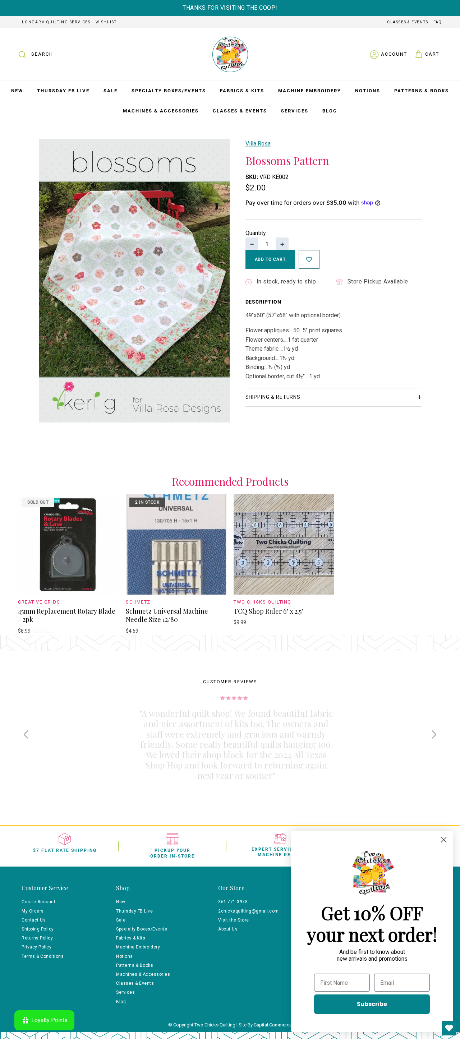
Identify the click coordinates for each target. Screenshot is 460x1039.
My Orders (33, 911)
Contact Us (34, 920)
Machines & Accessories (161, 111)
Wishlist (106, 22)
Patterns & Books (421, 90)
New (17, 90)
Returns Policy (37, 938)
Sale (111, 90)
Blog (329, 111)
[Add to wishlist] (309, 259)
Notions (367, 90)
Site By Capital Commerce (265, 1025)
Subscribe (372, 1004)
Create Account (38, 901)
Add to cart (270, 259)
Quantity (255, 233)
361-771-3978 (233, 901)
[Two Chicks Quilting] (230, 54)
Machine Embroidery (309, 90)
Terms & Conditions (43, 956)
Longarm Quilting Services (56, 22)
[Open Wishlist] (449, 1028)
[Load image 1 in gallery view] (134, 280)
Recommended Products (230, 481)
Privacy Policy (36, 947)
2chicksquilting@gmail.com (248, 911)
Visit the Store (233, 920)
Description (263, 302)
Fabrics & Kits (242, 90)
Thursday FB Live (63, 90)
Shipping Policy (38, 929)
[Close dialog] (443, 839)
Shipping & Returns (273, 397)
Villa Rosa (258, 143)
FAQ (437, 22)
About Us (228, 929)
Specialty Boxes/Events (169, 90)
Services (294, 111)
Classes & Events (407, 22)
